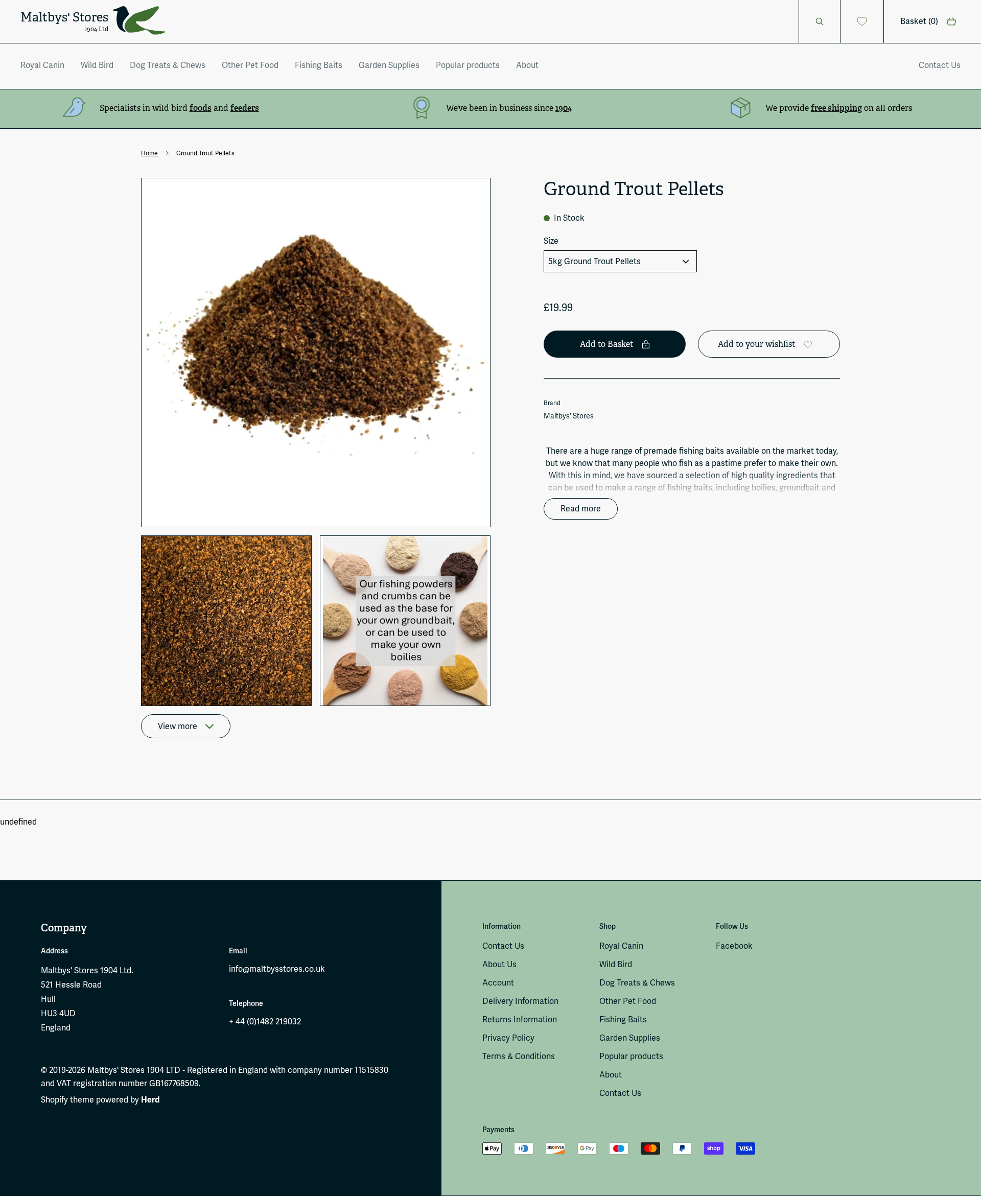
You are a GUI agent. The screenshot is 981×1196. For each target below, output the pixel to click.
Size (551, 241)
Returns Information (519, 1019)
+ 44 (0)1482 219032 (265, 1021)
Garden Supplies (389, 65)
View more (177, 726)
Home (149, 153)
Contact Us (940, 65)
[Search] (819, 21)
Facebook (734, 946)
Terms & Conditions (518, 1056)
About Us (499, 964)
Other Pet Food (250, 65)
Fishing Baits (318, 65)
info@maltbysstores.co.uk (277, 969)
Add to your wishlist (757, 344)
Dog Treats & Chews (167, 65)
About (527, 65)
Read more (580, 508)
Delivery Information (520, 1001)
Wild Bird (97, 65)
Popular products (468, 65)
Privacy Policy (508, 1038)
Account (498, 982)
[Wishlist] (862, 21)
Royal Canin (42, 65)
